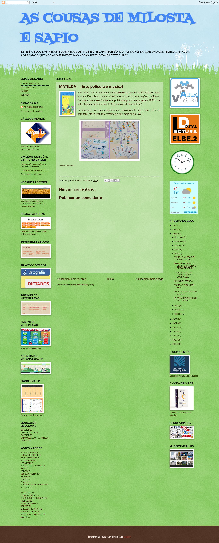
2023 (175, 234)
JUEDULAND (26, 501)
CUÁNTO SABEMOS (30, 495)
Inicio (110, 279)
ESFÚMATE (26, 441)
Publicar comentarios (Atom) (81, 285)
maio (177, 254)
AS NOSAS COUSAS (33, 107)
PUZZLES (25, 482)
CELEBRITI (25, 506)
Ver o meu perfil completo (32, 111)
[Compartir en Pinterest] (118, 180)
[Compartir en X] (112, 180)
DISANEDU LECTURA (30, 512)
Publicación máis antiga (149, 279)
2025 (175, 225)
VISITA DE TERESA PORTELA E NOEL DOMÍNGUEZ (183, 274)
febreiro (178, 314)
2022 (175, 319)
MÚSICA (24, 91)
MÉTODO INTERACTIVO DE (33, 514)
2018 (175, 336)
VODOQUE (25, 471)
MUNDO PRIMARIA (29, 452)
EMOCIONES (26, 430)
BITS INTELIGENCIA (29, 503)
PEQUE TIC (26, 476)
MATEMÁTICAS (27, 493)
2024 (175, 230)
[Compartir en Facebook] (115, 180)
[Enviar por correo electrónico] (105, 180)
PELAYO (24, 468)
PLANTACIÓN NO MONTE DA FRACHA (185, 299)
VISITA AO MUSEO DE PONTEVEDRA (184, 258)
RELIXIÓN (25, 95)
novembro (179, 241)
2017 (175, 340)
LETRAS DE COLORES (31, 455)
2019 (175, 332)
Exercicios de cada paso (31, 174)
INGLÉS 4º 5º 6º (27, 87)
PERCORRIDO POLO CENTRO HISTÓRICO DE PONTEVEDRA (185, 265)
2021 (175, 323)
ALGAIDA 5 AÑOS (28, 460)
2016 (175, 344)
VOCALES (25, 479)
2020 (175, 327)
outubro (178, 245)
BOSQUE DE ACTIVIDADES (33, 466)
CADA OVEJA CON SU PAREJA (34, 438)
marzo (178, 310)
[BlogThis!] (108, 180)
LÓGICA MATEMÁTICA (30, 474)
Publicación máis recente (71, 279)
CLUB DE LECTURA (183, 281)
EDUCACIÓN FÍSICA (30, 83)
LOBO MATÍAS (27, 463)
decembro (179, 237)
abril (177, 306)
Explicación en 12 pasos (31, 170)
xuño (177, 249)
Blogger (127, 537)
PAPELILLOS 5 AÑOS (30, 458)
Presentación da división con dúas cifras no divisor (33, 165)
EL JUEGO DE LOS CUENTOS (34, 498)
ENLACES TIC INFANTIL (31, 509)
